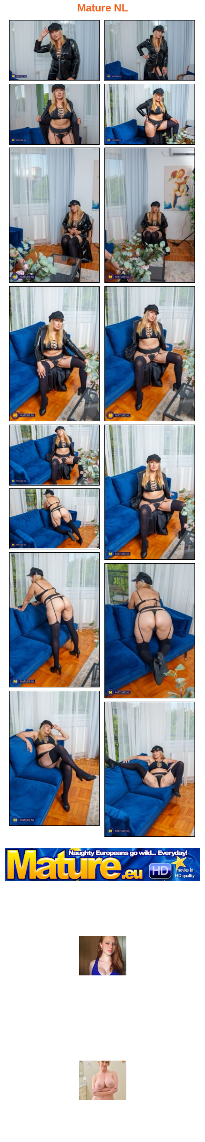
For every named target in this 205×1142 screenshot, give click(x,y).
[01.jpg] (54, 50)
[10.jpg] (149, 492)
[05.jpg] (54, 215)
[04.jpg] (149, 114)
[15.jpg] (149, 769)
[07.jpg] (54, 353)
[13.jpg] (149, 630)
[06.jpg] (149, 215)
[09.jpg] (54, 455)
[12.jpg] (54, 619)
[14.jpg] (54, 758)
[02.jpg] (149, 50)
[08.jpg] (149, 353)
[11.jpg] (54, 518)
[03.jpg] (54, 114)
